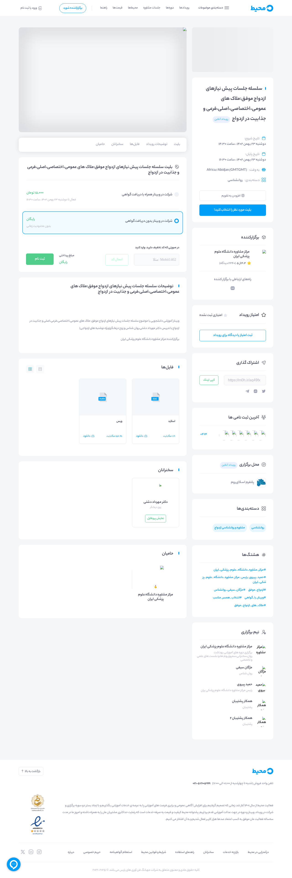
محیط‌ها (133, 7)
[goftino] (14, 864)
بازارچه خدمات (231, 852)
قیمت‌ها (118, 7)
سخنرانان (208, 852)
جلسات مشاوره (151, 7)
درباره (71, 852)
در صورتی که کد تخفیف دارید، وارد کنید (157, 247)
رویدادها (184, 7)
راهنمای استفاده (184, 852)
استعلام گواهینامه (121, 852)
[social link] (39, 852)
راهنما (103, 7)
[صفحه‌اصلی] (254, 8)
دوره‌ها (170, 7)
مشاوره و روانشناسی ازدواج (229, 527)
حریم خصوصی (92, 852)
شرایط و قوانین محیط (153, 852)
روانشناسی (235, 180)
